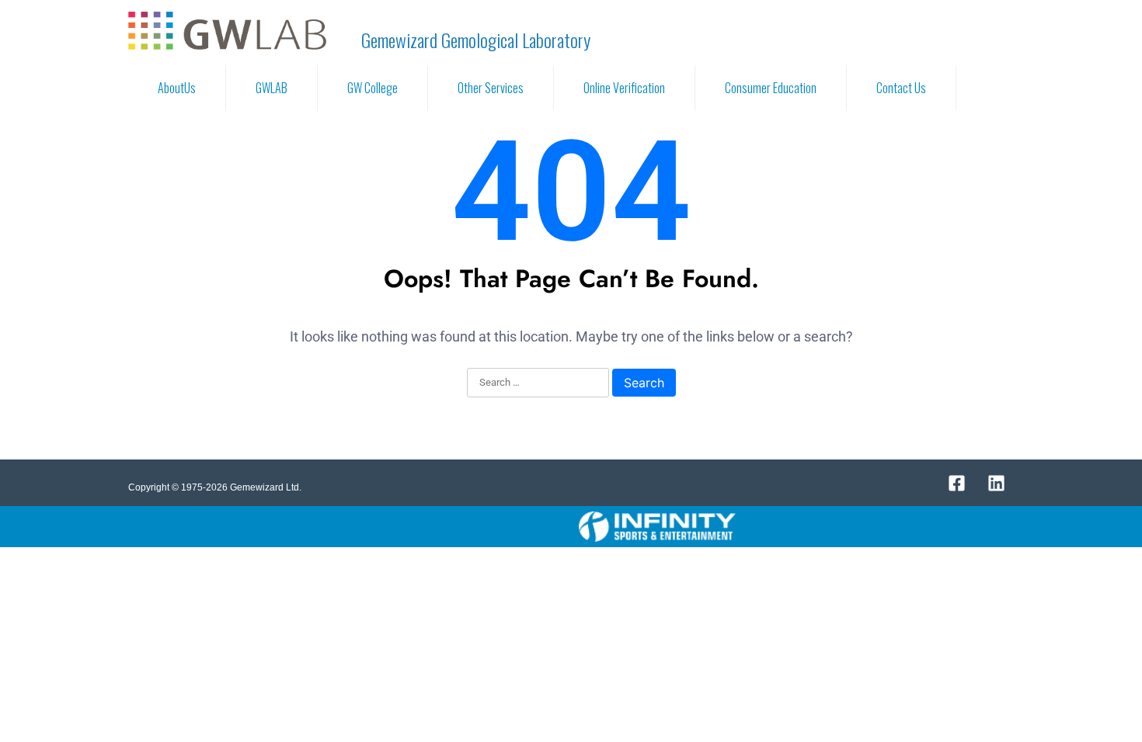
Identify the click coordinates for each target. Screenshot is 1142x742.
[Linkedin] (996, 483)
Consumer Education (770, 87)
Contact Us (901, 87)
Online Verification (624, 87)
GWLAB (271, 87)
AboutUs (177, 87)
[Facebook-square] (956, 483)
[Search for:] (538, 383)
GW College (372, 87)
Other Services (491, 87)
